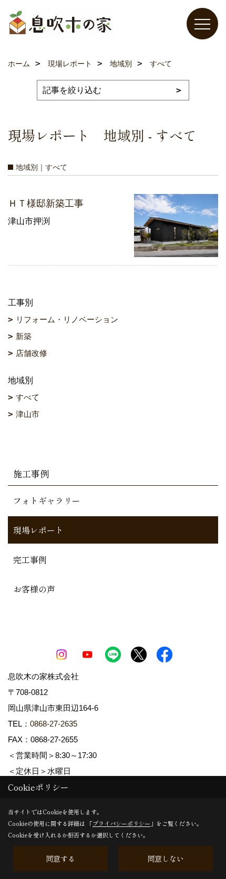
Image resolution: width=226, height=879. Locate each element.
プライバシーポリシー (121, 823)
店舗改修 (31, 353)
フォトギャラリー (46, 500)
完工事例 (30, 559)
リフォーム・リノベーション (67, 319)
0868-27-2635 (53, 723)
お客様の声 (34, 588)
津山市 (27, 414)
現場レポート (38, 530)
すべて (27, 397)
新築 (24, 336)
